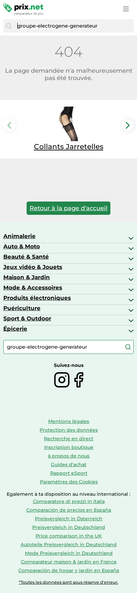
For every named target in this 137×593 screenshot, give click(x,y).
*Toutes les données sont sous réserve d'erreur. (68, 582)
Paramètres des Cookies (69, 482)
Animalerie (19, 236)
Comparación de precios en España (68, 510)
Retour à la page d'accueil (68, 208)
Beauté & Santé (26, 256)
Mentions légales (68, 421)
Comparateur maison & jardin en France (69, 562)
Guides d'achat (68, 464)
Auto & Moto (21, 246)
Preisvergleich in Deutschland (68, 527)
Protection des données (69, 430)
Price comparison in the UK (69, 536)
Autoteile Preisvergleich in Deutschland (69, 545)
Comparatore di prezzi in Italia (69, 501)
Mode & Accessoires (32, 287)
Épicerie (15, 328)
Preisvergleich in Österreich (68, 519)
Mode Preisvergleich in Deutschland (69, 553)
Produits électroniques (37, 298)
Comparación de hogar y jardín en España (68, 570)
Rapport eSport (68, 473)
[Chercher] (8, 26)
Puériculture (22, 308)
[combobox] (74, 26)
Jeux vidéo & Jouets (32, 267)
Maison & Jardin (26, 277)
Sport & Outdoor (27, 318)
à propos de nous (68, 456)
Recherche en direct (68, 439)
